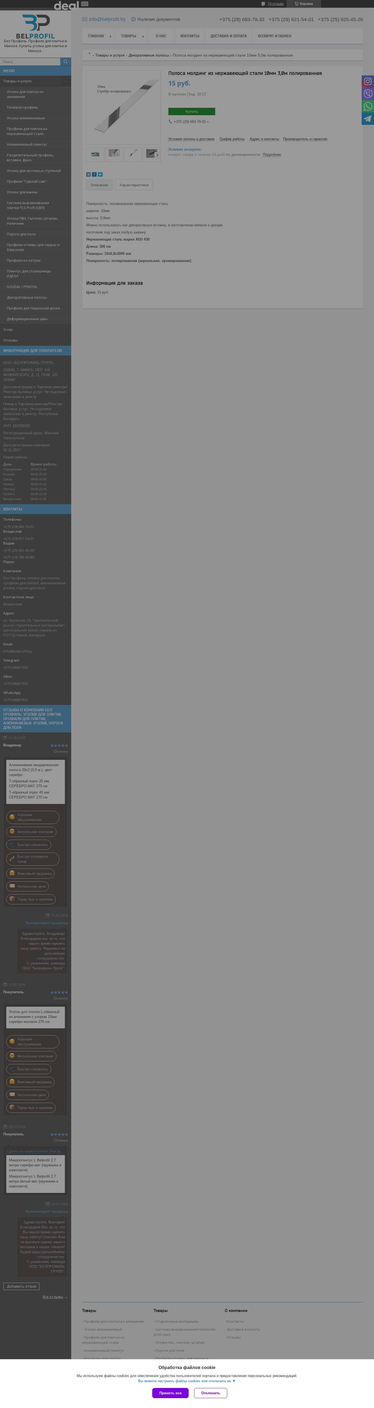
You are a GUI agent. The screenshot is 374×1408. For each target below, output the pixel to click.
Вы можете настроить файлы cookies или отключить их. (185, 1381)
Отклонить (210, 1393)
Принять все (170, 1393)
